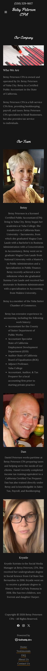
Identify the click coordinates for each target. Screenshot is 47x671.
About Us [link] (24, 659)
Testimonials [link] (23, 651)
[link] (23, 12)
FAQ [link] (23, 655)
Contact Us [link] (23, 663)
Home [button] (23, 646)
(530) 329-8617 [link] (23, 3)
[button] (6, 12)
